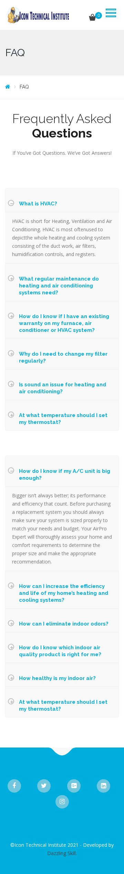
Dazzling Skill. (62, 853)
